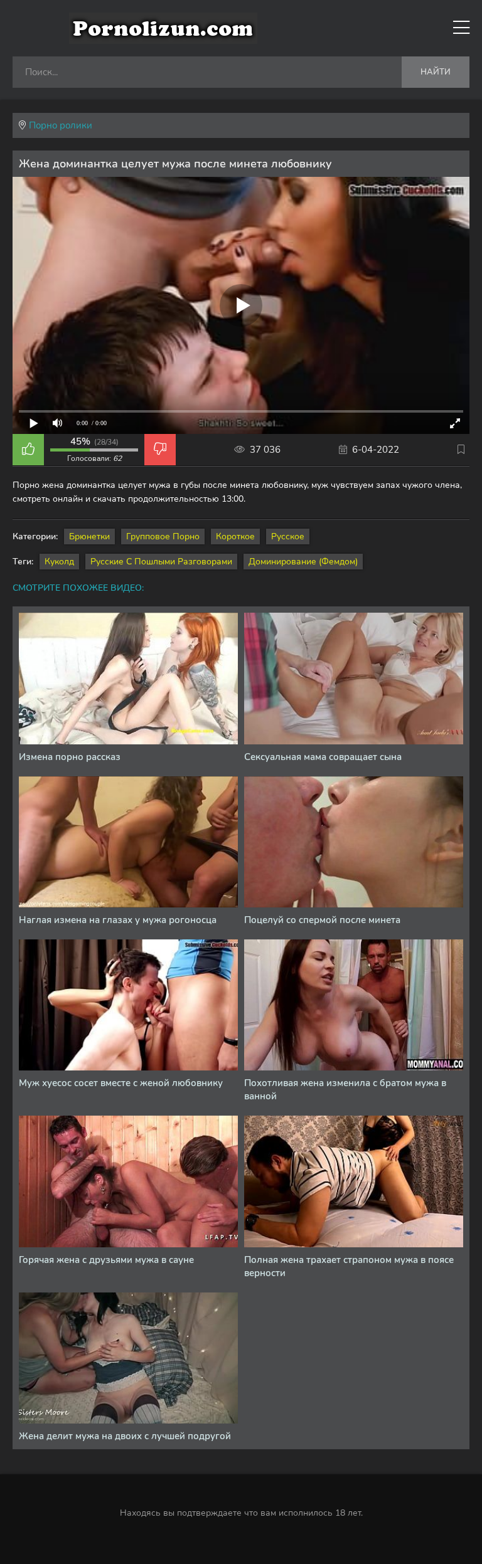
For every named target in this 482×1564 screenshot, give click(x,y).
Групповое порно (163, 536)
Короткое (235, 536)
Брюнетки (89, 536)
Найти (435, 72)
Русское (287, 536)
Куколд (59, 562)
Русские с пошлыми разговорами (161, 562)
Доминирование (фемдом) (303, 562)
